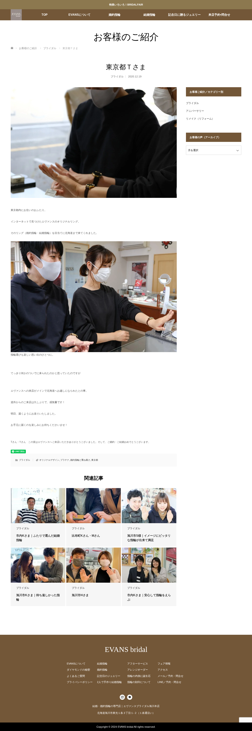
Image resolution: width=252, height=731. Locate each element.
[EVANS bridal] (16, 14)
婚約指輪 (114, 14)
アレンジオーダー (137, 669)
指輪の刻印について (139, 682)
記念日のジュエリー (108, 675)
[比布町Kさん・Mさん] (93, 505)
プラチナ (64, 460)
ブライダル (117, 76)
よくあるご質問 (76, 675)
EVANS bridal (126, 649)
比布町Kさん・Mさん (86, 535)
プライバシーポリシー (80, 682)
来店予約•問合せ (219, 14)
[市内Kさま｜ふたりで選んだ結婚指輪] (38, 505)
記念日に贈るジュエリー (184, 14)
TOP (45, 14)
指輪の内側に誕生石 (139, 675)
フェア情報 (164, 663)
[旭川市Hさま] (93, 565)
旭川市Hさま (80, 595)
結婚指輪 (149, 14)
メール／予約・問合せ (170, 675)
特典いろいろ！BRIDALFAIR (126, 4)
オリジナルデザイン (49, 460)
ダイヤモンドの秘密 (78, 669)
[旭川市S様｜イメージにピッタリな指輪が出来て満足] (149, 506)
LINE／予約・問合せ (169, 682)
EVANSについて (79, 14)
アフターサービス (137, 663)
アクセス (163, 669)
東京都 (94, 460)
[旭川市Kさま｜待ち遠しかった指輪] (38, 565)
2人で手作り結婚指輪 (109, 682)
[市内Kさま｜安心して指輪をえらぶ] (149, 565)
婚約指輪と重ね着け (80, 460)
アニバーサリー (195, 110)
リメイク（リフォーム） (200, 118)
